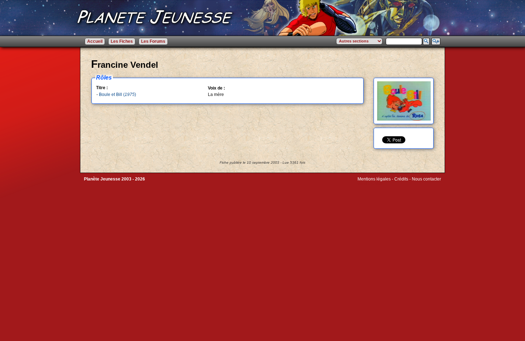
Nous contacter (426, 179)
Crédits (401, 179)
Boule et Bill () (117, 94)
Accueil (94, 41)
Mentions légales (374, 179)
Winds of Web (371, 184)
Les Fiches (122, 41)
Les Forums (153, 41)
